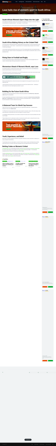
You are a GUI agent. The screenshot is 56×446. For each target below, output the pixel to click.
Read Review (44, 138)
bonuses (34, 153)
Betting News (5, 14)
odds (21, 153)
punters (25, 148)
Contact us (28, 439)
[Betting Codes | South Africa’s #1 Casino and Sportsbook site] (6, 1)
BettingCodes (37, 154)
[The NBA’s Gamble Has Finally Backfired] (21, 161)
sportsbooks (32, 148)
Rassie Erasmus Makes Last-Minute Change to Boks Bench (34, 164)
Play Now (50, 138)
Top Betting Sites (21, 1)
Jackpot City (47, 23)
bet (8, 155)
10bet (46, 34)
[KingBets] (43, 69)
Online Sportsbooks (29, 1)
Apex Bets (47, 58)
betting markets (21, 149)
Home (16, 1)
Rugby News (35, 161)
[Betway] (43, 48)
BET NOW (50, 360)
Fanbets (46, 216)
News (42, 1)
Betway (46, 47)
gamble (12, 155)
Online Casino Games (36, 1)
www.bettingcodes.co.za (6, 148)
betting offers (37, 148)
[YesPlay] (43, 290)
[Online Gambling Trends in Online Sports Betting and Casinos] (8, 161)
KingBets (46, 68)
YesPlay (46, 290)
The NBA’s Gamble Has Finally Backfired (20, 164)
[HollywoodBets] (43, 142)
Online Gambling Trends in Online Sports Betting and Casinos (7, 164)
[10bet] (43, 36)
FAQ (44, 1)
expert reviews (27, 153)
